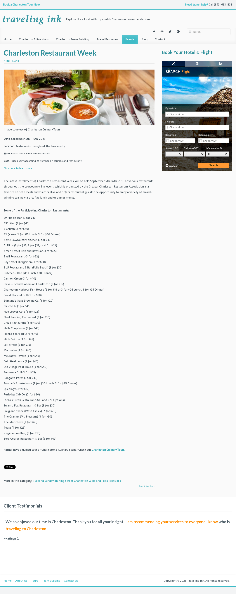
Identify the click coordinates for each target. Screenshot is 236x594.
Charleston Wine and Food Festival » (97, 480)
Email (16, 61)
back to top (147, 486)
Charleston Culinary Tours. (108, 449)
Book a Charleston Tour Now (21, 4)
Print (7, 61)
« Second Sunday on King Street (53, 480)
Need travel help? (196, 4)
